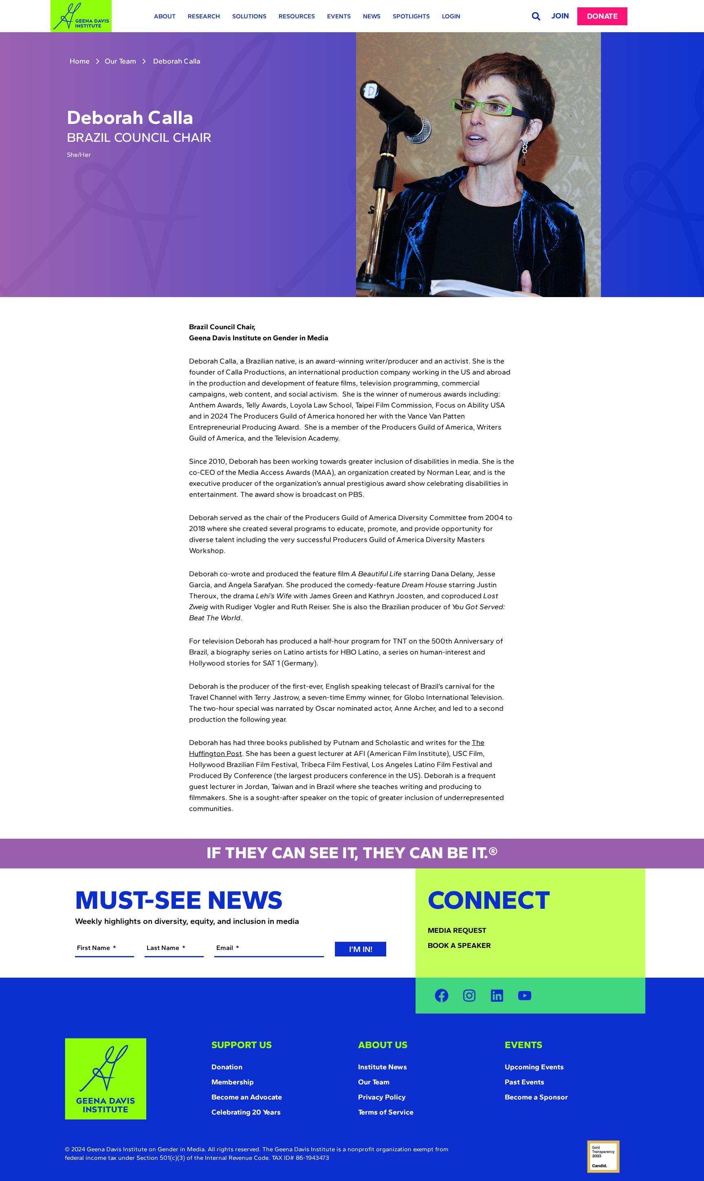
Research (204, 16)
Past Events (524, 1081)
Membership (232, 1081)
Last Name (164, 948)
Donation (226, 1066)
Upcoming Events (534, 1066)
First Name (94, 948)
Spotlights (411, 16)
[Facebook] (441, 995)
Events (339, 16)
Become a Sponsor (536, 1097)
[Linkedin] (497, 995)
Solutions (249, 16)
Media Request (457, 930)
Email (225, 948)
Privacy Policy (382, 1097)
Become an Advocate (246, 1097)
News (372, 16)
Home (80, 61)
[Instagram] (469, 995)
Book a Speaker (459, 945)
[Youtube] (525, 995)
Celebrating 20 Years (246, 1112)
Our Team (120, 61)
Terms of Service (386, 1112)
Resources (297, 16)
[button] (536, 16)
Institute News (382, 1066)
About (165, 16)
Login (451, 16)
